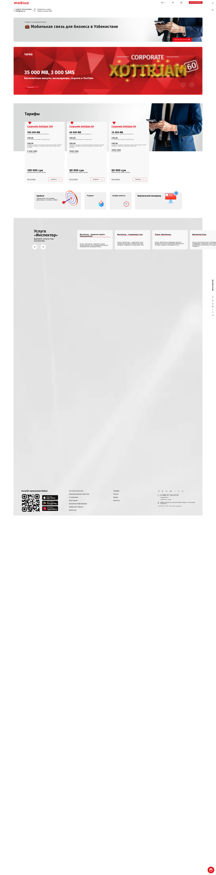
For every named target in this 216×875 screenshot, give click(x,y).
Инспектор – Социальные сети (130, 234)
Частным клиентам (76, 491)
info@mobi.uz (164, 497)
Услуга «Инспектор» (163, 234)
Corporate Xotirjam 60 (124, 126)
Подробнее (31, 87)
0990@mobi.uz (20, 11)
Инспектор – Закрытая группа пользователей (92, 235)
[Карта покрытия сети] (181, 3)
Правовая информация (78, 504)
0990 (29, 9)
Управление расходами (45, 198)
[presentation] (183, 84)
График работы (118, 196)
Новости (116, 500)
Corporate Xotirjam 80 (81, 126)
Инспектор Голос (199, 234)
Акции (115, 497)
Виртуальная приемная (195, 2)
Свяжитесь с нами (44, 9)
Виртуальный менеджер (149, 196)
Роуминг (90, 196)
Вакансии (72, 510)
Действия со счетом (44, 200)
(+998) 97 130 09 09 (22, 9)
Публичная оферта (76, 507)
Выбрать (54, 179)
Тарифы (116, 491)
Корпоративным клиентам (79, 494)
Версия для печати (181, 39)
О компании (73, 497)
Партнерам (73, 500)
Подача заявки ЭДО (44, 11)
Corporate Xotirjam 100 (40, 126)
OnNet (55, 200)
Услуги (115, 494)
